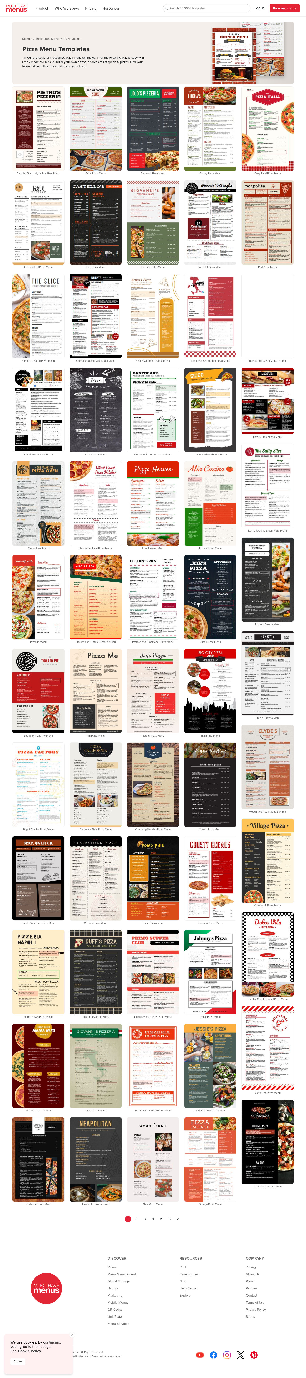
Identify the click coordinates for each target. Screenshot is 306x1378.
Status (250, 1316)
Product (41, 8)
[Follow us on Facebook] (213, 1355)
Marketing (115, 1295)
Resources (111, 8)
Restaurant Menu (48, 39)
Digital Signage (119, 1281)
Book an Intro (282, 8)
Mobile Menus (118, 1302)
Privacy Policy (256, 1309)
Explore (185, 1295)
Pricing (90, 8)
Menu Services (118, 1323)
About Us (252, 1274)
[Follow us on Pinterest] (254, 1355)
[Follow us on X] (240, 1355)
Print (183, 1267)
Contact (251, 1295)
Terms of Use (255, 1302)
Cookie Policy (29, 1351)
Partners (252, 1288)
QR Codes (115, 1309)
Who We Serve (67, 8)
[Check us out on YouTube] (200, 1355)
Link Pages (115, 1316)
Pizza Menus (71, 39)
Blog (183, 1281)
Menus (27, 39)
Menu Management (122, 1274)
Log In (259, 8)
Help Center (188, 1288)
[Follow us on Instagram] (227, 1355)
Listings (113, 1288)
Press (250, 1281)
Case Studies (189, 1274)
